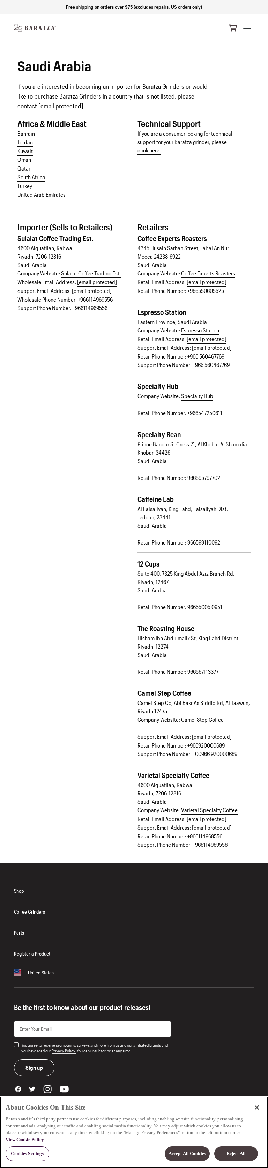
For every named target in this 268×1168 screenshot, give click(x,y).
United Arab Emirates (41, 194)
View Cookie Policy (25, 1139)
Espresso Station (200, 330)
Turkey (24, 185)
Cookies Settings (27, 1153)
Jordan (25, 142)
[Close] (257, 1107)
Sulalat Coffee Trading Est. (91, 273)
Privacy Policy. (64, 1050)
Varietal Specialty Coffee (209, 810)
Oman (24, 159)
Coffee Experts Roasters (208, 273)
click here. (149, 150)
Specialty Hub (197, 395)
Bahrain (26, 133)
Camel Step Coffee (202, 719)
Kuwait (25, 150)
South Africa (31, 177)
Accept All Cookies (187, 1153)
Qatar (23, 168)
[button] (233, 28)
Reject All (236, 1153)
